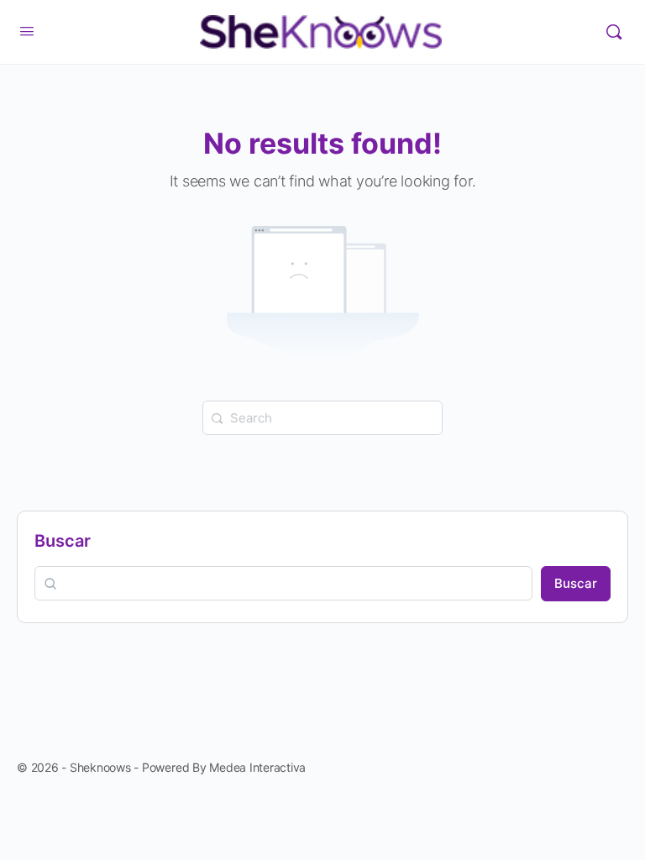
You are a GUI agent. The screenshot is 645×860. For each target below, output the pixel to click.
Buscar (62, 541)
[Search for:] (322, 416)
